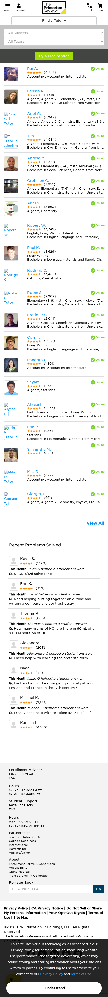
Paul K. (33, 248)
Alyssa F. (35, 404)
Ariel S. (33, 203)
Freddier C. (37, 315)
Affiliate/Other (19, 852)
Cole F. (33, 337)
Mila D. (33, 472)
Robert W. (36, 225)
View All (95, 523)
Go (98, 889)
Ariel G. (34, 114)
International (18, 845)
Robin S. (34, 293)
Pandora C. (37, 360)
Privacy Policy (51, 974)
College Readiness (22, 841)
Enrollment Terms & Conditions (32, 864)
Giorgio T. (36, 494)
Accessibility (18, 867)
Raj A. (32, 69)
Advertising (17, 849)
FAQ (12, 778)
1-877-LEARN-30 (21, 774)
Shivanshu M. (39, 449)
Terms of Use (81, 974)
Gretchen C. (38, 181)
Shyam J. (35, 382)
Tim (30, 136)
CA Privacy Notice (47, 908)
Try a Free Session (53, 56)
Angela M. (36, 158)
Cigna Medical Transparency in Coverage (28, 873)
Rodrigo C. (37, 270)
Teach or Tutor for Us (24, 837)
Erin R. (33, 427)
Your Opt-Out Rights (67, 913)
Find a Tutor (53, 20)
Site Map (20, 917)
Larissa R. (36, 91)
